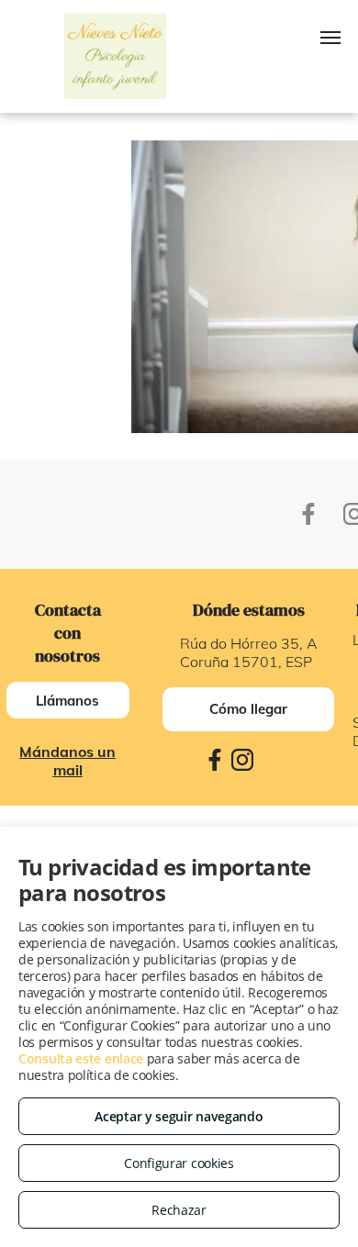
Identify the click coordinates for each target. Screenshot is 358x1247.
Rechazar (179, 1210)
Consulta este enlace (80, 1058)
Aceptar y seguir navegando (179, 1116)
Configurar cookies (179, 1163)
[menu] (330, 37)
